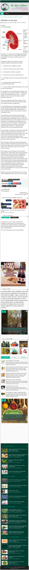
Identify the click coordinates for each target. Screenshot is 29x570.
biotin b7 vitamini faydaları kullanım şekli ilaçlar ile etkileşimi (17, 540)
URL (14, 186)
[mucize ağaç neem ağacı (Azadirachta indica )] (3, 394)
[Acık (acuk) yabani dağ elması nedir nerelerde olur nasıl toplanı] (14, 322)
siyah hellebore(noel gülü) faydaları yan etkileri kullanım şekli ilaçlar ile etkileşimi (17, 521)
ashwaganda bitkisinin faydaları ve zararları (16, 460)
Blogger (16, 568)
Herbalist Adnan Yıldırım (9, 567)
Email (4, 186)
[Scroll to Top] (27, 567)
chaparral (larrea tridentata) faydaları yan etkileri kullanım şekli (18, 516)
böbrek (9, 179)
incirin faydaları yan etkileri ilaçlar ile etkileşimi (16, 557)
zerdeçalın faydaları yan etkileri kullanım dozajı (16, 373)
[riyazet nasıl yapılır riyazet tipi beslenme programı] (3, 368)
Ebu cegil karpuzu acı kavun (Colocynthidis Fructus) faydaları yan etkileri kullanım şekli (17, 511)
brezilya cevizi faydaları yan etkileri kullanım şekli (16, 551)
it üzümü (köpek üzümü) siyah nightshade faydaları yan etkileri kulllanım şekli (18, 526)
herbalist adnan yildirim (6, 181)
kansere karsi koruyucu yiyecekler (13, 379)
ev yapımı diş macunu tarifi (12, 386)
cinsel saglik (15, 179)
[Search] (27, 13)
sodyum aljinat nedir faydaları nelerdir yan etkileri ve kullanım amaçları (18, 546)
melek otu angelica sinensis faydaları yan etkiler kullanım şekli (18, 450)
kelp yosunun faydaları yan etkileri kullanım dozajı (16, 562)
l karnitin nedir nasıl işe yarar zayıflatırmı (18, 479)
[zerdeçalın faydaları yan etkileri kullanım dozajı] (3, 375)
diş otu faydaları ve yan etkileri (12, 360)
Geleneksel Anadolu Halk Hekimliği (16, 501)
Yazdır (9, 186)
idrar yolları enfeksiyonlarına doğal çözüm (18, 496)
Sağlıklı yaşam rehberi (13, 490)
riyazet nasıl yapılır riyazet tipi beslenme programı (17, 367)
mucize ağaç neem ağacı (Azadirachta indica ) (16, 392)
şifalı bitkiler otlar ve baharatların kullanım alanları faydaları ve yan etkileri (13, 417)
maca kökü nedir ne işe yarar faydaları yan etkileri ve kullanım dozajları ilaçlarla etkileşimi (18, 455)
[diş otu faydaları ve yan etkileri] (3, 362)
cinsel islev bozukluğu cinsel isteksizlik (17, 471)
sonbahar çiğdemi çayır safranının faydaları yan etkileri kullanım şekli (16, 532)
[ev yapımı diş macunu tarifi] (3, 387)
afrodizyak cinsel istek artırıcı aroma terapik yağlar (17, 466)
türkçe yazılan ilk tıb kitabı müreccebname (18, 485)
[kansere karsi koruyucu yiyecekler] (3, 381)
